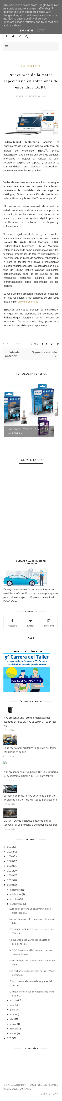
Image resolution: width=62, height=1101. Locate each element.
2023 (10, 861)
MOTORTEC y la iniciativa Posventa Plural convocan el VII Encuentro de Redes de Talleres (30, 822)
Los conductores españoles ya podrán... (28, 431)
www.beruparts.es (28, 301)
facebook (12, 626)
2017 (10, 1038)
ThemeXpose (34, 1085)
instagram (49, 626)
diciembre (15, 889)
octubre (14, 899)
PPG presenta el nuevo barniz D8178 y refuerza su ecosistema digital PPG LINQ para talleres (30, 774)
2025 (10, 851)
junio (12, 1009)
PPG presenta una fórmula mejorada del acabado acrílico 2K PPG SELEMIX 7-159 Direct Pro (29, 721)
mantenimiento (31, 66)
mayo (13, 1014)
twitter (30, 626)
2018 (10, 884)
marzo (13, 1023)
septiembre (16, 903)
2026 (10, 846)
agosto (14, 1000)
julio (12, 1004)
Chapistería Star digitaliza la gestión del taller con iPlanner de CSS (29, 750)
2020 (10, 875)
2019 (10, 880)
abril (12, 1019)
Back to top (48, 1094)
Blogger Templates (19, 1089)
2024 (10, 856)
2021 (10, 870)
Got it (41, 30)
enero (13, 1033)
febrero (14, 1028)
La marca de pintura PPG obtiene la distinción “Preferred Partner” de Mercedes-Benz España (30, 797)
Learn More (26, 30)
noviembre (16, 894)
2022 (10, 865)
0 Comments (14, 343)
